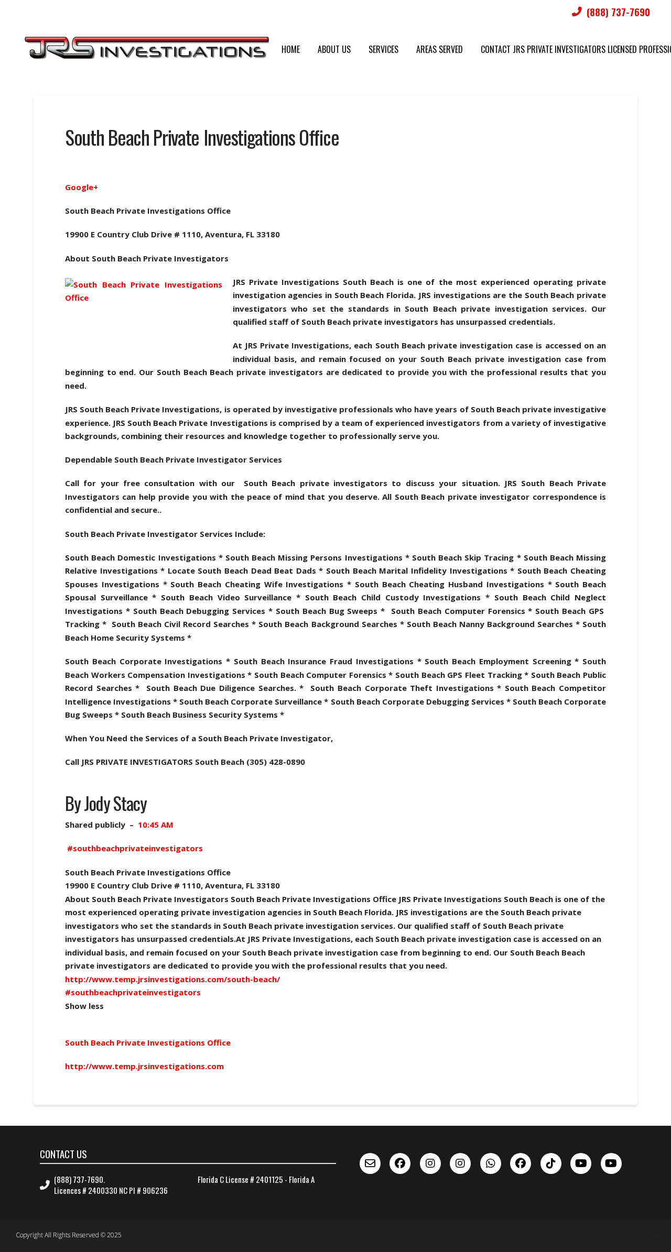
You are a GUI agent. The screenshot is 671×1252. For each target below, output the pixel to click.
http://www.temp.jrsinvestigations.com (144, 1066)
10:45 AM (156, 824)
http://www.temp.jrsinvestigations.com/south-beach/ (172, 979)
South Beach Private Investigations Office (148, 1042)
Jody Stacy (115, 802)
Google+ (81, 187)
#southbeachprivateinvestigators (135, 848)
